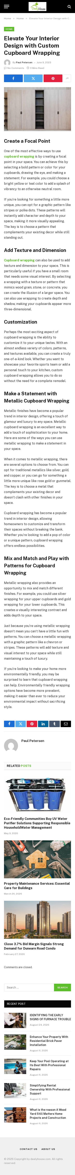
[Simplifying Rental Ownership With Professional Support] (15, 1090)
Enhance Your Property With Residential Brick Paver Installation (49, 1041)
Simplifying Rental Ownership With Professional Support (50, 1089)
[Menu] (6, 6)
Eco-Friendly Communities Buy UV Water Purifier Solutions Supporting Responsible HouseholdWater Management (37, 823)
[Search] (69, 6)
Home (9, 29)
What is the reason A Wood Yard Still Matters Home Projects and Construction (48, 1113)
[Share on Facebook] (13, 78)
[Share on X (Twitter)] (33, 78)
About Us (48, 1149)
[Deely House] (37, 6)
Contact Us (28, 1149)
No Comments (15, 68)
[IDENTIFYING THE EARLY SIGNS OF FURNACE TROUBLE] (15, 1020)
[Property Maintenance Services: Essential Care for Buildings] (37, 859)
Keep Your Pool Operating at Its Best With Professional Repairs (49, 1065)
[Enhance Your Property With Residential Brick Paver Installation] (15, 1042)
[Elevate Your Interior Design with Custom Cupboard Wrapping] (37, 109)
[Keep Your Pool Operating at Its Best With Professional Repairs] (15, 1066)
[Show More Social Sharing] (67, 78)
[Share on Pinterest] (53, 78)
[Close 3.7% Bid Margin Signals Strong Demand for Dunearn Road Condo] (37, 920)
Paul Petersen (24, 62)
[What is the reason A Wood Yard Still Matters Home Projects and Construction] (15, 1115)
